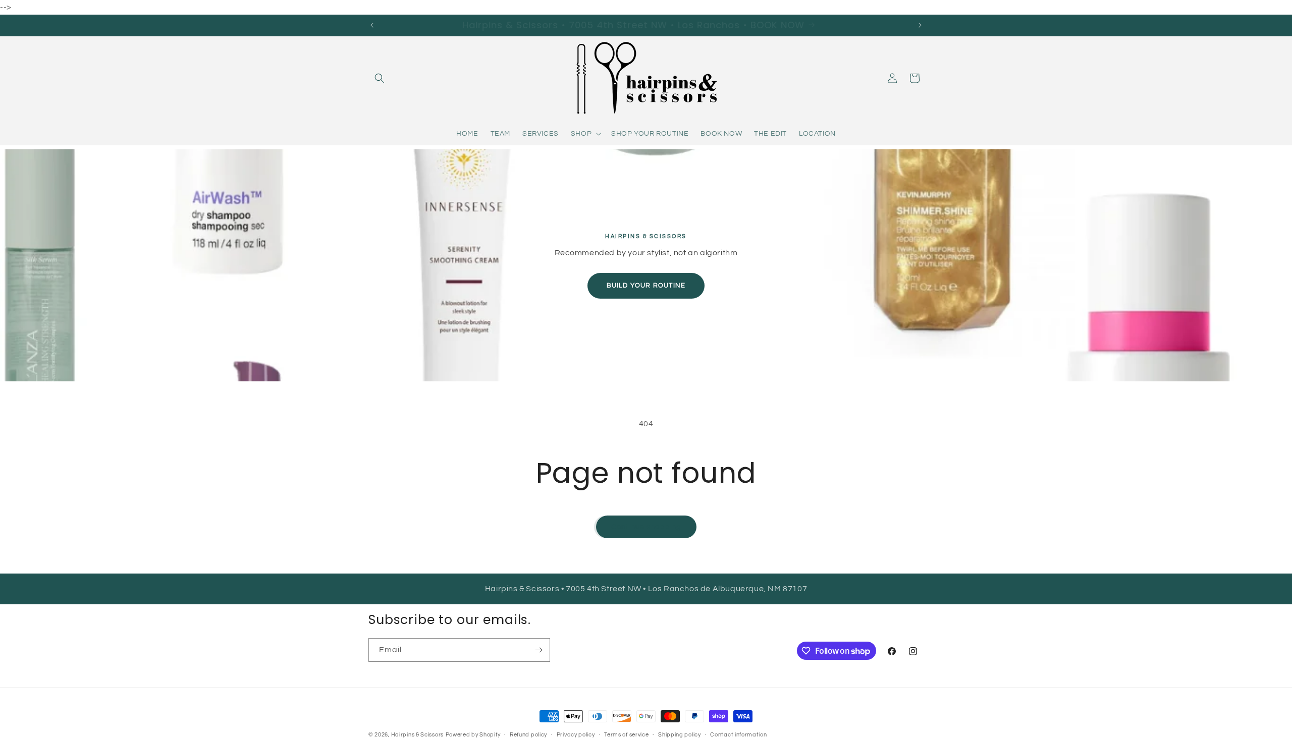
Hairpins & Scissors (417, 734)
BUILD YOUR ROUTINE (646, 285)
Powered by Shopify (473, 734)
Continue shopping (646, 527)
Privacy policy (576, 734)
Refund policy (528, 734)
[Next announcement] (920, 25)
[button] (379, 78)
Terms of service (626, 734)
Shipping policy (679, 734)
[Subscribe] (538, 650)
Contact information (738, 734)
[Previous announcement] (372, 25)
